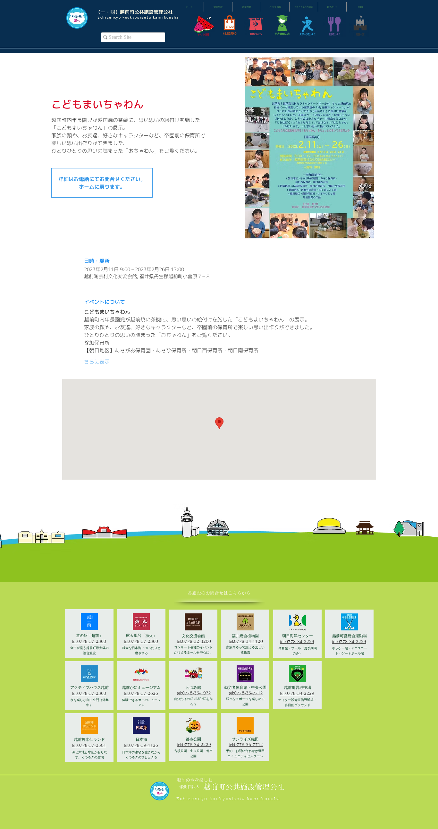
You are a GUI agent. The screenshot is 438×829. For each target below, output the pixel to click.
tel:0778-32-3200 (194, 641)
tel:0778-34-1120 (246, 641)
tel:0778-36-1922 (194, 693)
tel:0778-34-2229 (194, 744)
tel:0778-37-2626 (141, 693)
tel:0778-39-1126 (141, 745)
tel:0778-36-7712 (246, 693)
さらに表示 (97, 361)
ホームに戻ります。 (102, 186)
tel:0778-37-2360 (89, 641)
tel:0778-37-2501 (89, 745)
